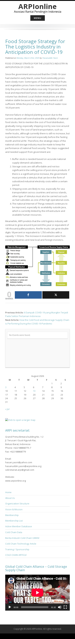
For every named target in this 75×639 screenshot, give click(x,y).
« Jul (7, 409)
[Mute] (59, 607)
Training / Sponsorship (17, 549)
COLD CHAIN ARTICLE (16, 554)
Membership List (14, 520)
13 (34, 390)
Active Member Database (18, 526)
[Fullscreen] (65, 607)
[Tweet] (55, 295)
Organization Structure (17, 503)
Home (8, 492)
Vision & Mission (13, 509)
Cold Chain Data (13, 532)
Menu (37, 18)
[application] (37, 593)
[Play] (10, 607)
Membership (12, 515)
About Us (10, 498)
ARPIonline (37, 6)
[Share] (28, 295)
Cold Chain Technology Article (20, 543)
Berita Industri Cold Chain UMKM (22, 538)
